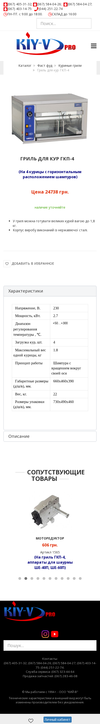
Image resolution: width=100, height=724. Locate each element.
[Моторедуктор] (50, 511)
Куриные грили (70, 65)
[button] (50, 291)
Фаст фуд (44, 65)
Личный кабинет (57, 719)
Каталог (24, 65)
